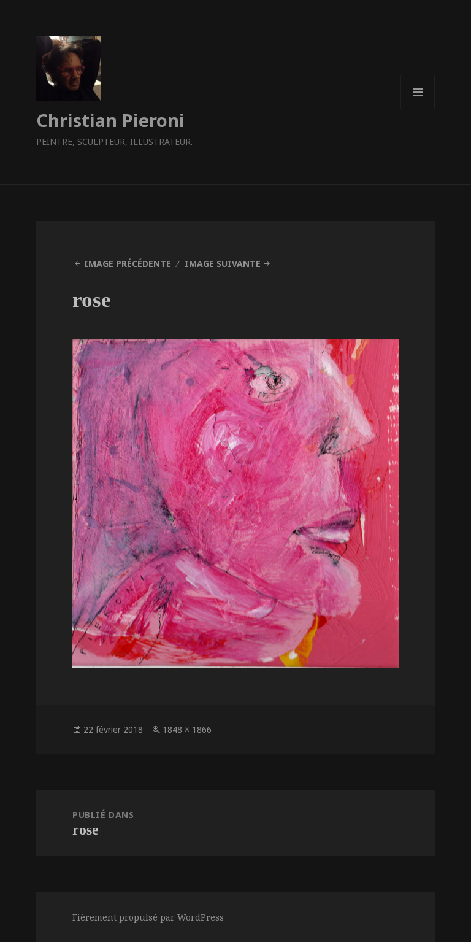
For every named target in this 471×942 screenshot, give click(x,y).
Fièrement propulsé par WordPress (148, 917)
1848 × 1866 (187, 729)
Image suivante (223, 263)
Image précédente (127, 263)
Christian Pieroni (110, 120)
